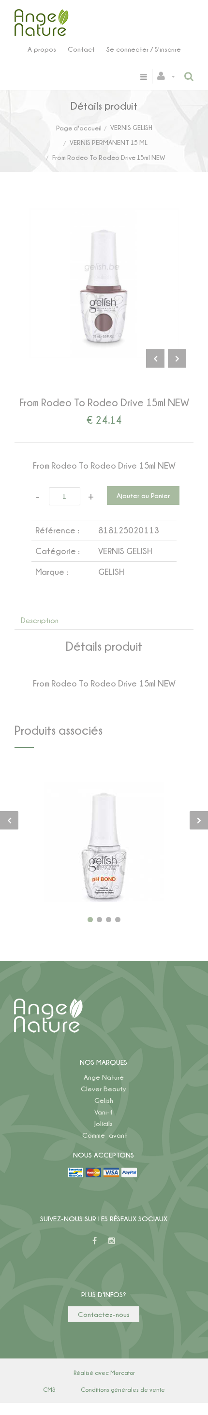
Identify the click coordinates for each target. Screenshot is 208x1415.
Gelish (103, 1100)
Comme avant (104, 1135)
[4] (117, 919)
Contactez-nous (104, 1314)
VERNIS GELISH (131, 127)
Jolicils (103, 1123)
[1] (90, 919)
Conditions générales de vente (123, 1389)
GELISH (111, 571)
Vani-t (103, 1111)
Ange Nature (104, 1077)
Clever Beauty (103, 1088)
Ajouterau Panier (105, 842)
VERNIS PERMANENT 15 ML (109, 142)
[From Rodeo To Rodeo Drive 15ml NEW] (104, 214)
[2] (99, 919)
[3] (108, 919)
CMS (49, 1389)
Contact (81, 49)
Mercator (122, 1372)
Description (40, 620)
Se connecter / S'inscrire (143, 49)
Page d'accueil (79, 127)
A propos (42, 49)
